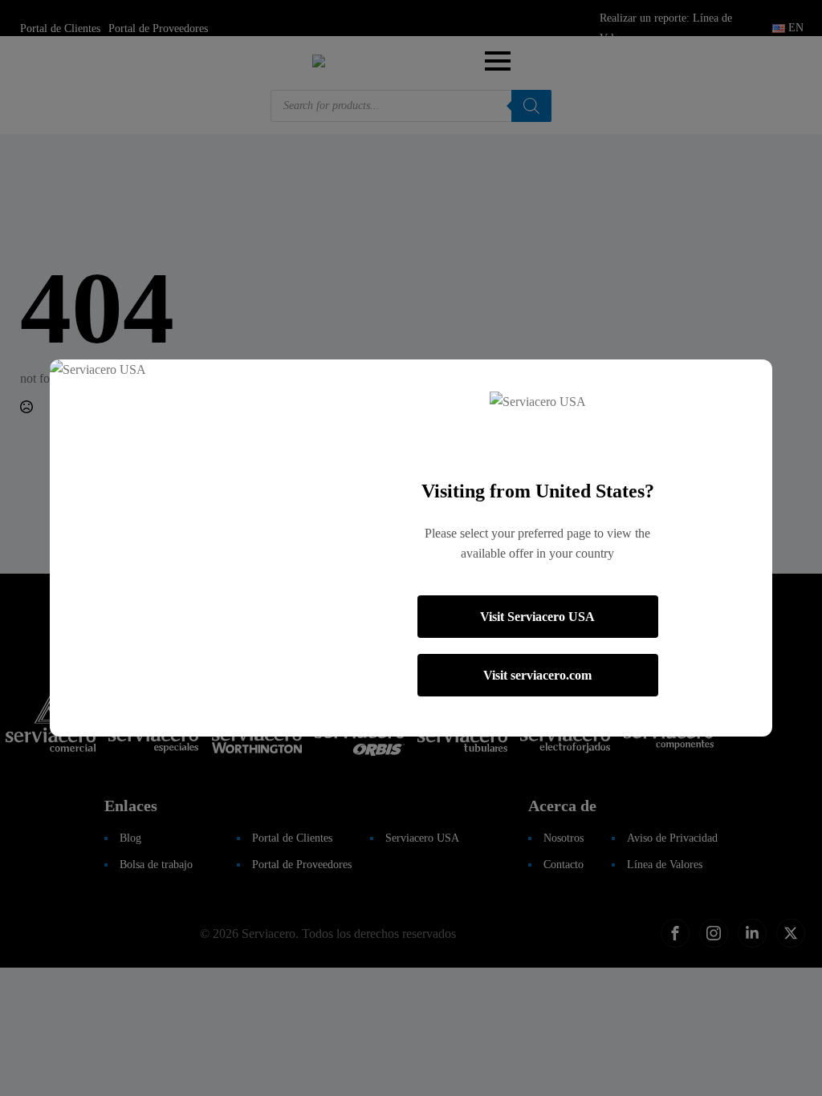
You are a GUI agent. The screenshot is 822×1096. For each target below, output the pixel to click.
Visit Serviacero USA (537, 616)
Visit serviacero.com (537, 675)
